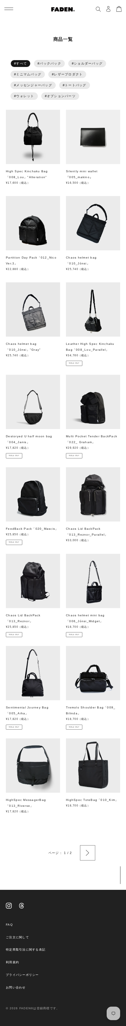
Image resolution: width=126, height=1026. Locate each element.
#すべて (20, 63)
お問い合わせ (16, 987)
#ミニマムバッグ (27, 74)
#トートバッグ (74, 85)
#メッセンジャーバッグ (33, 85)
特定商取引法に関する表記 (25, 949)
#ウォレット (24, 96)
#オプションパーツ (60, 96)
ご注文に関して (17, 937)
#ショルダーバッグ (87, 63)
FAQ (9, 924)
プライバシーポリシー (22, 974)
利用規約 (12, 962)
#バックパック (49, 63)
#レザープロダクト (67, 74)
